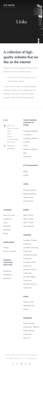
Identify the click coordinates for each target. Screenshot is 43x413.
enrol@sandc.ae (31, 358)
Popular (7, 230)
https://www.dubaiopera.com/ (22, 77)
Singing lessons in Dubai (30, 133)
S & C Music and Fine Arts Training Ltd (21, 355)
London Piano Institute (30, 242)
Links (25, 175)
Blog (25, 171)
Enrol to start (9, 251)
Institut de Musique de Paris (28, 305)
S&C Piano (28, 215)
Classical (7, 219)
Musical (7, 226)
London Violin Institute (29, 271)
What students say (30, 151)
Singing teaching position (7, 274)
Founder (27, 156)
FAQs (6, 247)
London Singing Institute (30, 249)
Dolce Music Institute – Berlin (31, 325)
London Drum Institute (30, 286)
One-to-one (9, 215)
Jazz (5, 222)
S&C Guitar (28, 219)
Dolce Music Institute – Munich (29, 334)
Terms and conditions (28, 199)
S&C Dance (28, 226)
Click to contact (10, 147)
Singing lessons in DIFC (30, 140)
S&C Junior (28, 222)
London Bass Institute (29, 278)
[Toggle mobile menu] (38, 5)
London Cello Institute (29, 264)
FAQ (25, 146)
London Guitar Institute (30, 257)
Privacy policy (29, 190)
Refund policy (29, 194)
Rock (5, 233)
